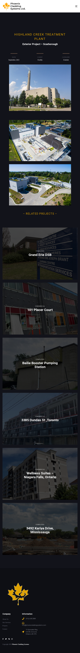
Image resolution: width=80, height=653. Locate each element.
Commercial (40, 306)
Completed (40, 251)
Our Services (6, 622)
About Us (5, 619)
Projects (5, 626)
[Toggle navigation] (64, 6)
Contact (4, 629)
